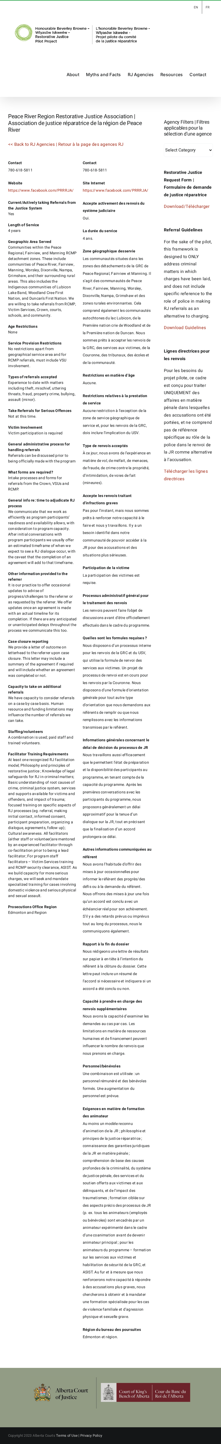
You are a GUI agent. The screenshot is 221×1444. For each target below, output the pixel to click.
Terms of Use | (68, 1435)
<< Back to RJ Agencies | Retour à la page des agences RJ (65, 144)
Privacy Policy (91, 1435)
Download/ (175, 206)
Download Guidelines (185, 327)
